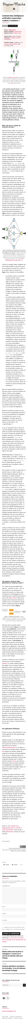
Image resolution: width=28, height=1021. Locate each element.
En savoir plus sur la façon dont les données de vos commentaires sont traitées (14, 939)
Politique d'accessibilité (7, 1018)
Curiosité (5, 25)
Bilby (12, 83)
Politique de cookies (18, 1018)
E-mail (4, 913)
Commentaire (6, 886)
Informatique (7, 39)
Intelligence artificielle (15, 37)
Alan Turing (13, 598)
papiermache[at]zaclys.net (9, 1011)
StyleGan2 (4, 663)
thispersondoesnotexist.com (9, 747)
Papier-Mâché (5, 1016)
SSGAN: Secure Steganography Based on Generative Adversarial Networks (11, 827)
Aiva (3, 751)
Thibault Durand (12, 30)
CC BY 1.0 (20, 260)
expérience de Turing (12, 77)
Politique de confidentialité (16, 1016)
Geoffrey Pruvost (17, 33)
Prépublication (10, 831)
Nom (4, 906)
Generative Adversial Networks (11, 44)
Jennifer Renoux (18, 31)
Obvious (14, 761)
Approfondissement (13, 25)
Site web (4, 920)
